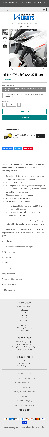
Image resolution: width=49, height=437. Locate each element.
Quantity (5, 101)
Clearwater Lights (14, 427)
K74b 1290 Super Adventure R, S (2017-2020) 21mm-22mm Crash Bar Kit (23, 95)
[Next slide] (43, 68)
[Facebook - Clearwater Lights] (20, 26)
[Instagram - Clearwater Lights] (24, 26)
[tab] (25, 68)
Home (14, 24)
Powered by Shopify (28, 427)
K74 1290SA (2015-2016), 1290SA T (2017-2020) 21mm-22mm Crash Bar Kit (23, 89)
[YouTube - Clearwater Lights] (28, 26)
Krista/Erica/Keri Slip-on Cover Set (24, 135)
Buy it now (24, 118)
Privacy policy (18, 429)
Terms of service (30, 429)
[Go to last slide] (12, 68)
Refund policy (40, 427)
